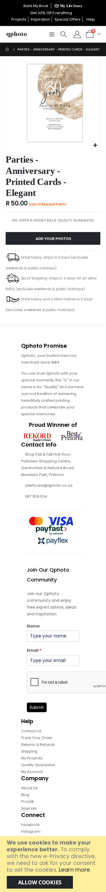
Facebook (30, 824)
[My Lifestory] (67, 5)
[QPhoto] (16, 34)
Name (33, 626)
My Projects (31, 758)
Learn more (74, 870)
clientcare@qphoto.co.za (48, 485)
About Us (29, 788)
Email (34, 650)
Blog (25, 794)
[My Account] (77, 34)
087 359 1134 (36, 496)
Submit (37, 707)
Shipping (29, 751)
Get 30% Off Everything (51, 13)
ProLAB (27, 801)
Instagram (30, 831)
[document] (54, 864)
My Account (32, 771)
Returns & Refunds (38, 744)
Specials (29, 808)
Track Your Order (37, 737)
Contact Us (31, 731)
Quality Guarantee (38, 765)
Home (8, 49)
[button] (95, 145)
